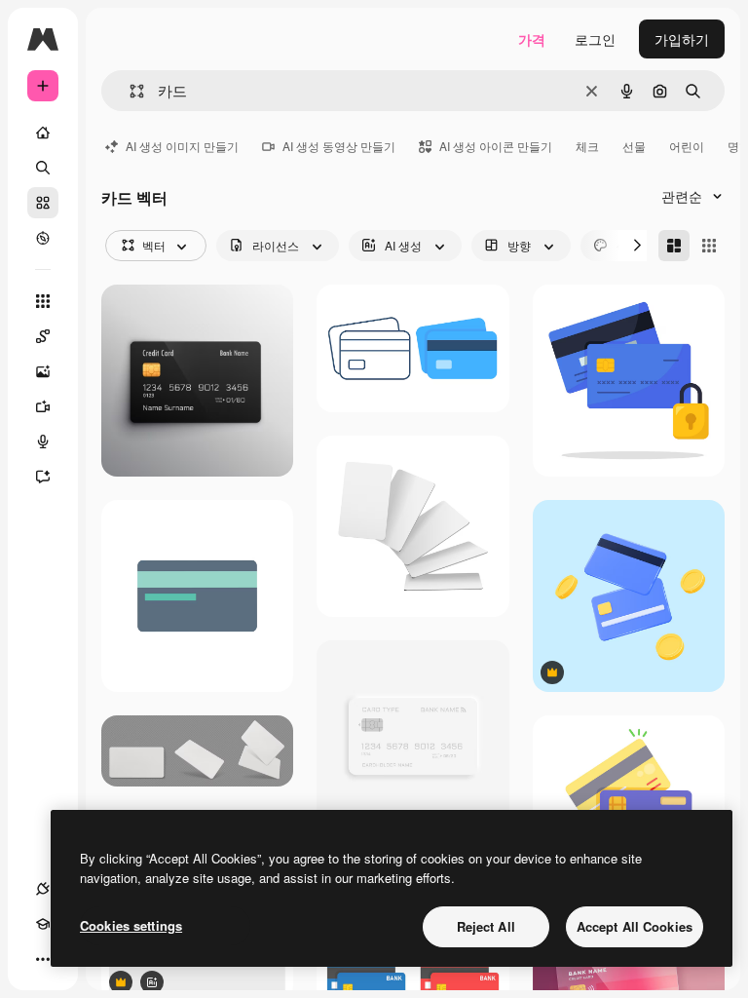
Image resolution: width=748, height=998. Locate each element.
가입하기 (681, 39)
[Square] (709, 245)
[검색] (42, 167)
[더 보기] (42, 959)
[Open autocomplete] (129, 91)
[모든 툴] (42, 301)
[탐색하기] (42, 237)
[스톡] (42, 202)
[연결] (42, 888)
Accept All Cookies (634, 926)
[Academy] (42, 924)
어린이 (686, 145)
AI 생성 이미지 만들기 (182, 145)
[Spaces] (42, 336)
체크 (587, 145)
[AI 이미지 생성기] (42, 371)
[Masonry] (674, 245)
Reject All (486, 926)
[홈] (42, 132)
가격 (531, 39)
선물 (634, 145)
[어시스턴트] (42, 476)
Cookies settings (131, 925)
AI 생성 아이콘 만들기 (495, 145)
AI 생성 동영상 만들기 (338, 145)
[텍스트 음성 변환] (42, 441)
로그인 (595, 39)
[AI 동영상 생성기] (42, 406)
